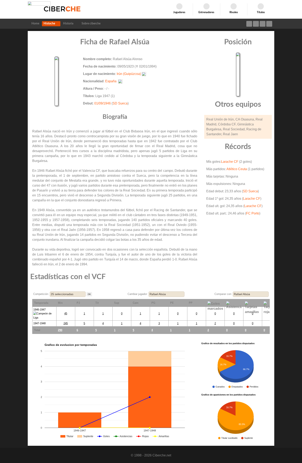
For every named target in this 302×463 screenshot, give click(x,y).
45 (65, 313)
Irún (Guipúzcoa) (129, 74)
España (110, 81)
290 (60, 330)
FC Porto (252, 213)
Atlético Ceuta (236, 169)
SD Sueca (120, 103)
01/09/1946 (102, 103)
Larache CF (229, 161)
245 (65, 323)
